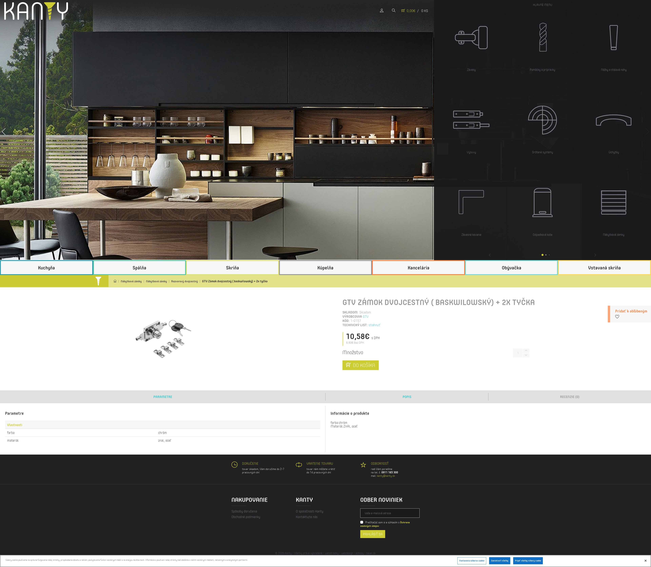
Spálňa (139, 267)
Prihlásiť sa (372, 533)
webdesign (347, 553)
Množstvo (352, 352)
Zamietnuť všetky (499, 560)
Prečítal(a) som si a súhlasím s (385, 524)
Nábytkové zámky (131, 281)
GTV (366, 316)
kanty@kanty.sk (386, 476)
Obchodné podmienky (245, 516)
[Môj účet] (381, 11)
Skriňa (232, 267)
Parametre (162, 396)
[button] (4, 130)
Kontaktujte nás (307, 516)
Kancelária (418, 267)
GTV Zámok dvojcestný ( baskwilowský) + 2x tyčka (235, 281)
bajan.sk (371, 553)
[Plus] (525, 351)
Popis (407, 396)
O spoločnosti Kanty (309, 511)
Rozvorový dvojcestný (184, 281)
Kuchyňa (46, 267)
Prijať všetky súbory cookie (528, 560)
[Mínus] (525, 355)
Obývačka (511, 267)
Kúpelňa (325, 267)
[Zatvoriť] (645, 560)
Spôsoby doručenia (244, 511)
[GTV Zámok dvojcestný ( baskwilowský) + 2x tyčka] (163, 338)
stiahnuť (374, 324)
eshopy (360, 553)
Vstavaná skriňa (604, 267)
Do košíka (363, 365)
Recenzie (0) (569, 396)
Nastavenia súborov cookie (471, 560)
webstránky (332, 553)
